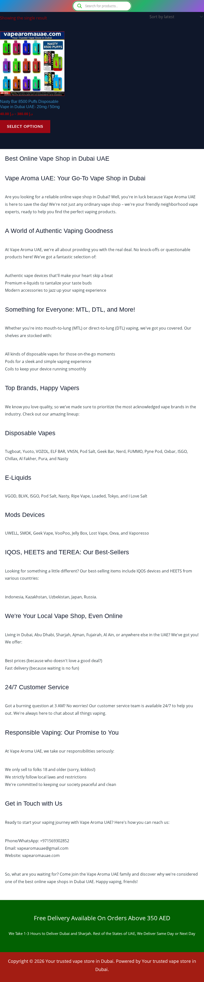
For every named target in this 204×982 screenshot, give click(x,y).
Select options (25, 127)
